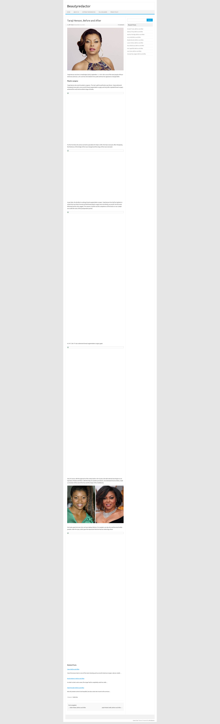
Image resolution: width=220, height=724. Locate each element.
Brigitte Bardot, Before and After (135, 40)
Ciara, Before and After (73, 669)
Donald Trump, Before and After (135, 29)
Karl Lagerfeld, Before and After (135, 48)
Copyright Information (88, 12)
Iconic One (135, 720)
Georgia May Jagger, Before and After (136, 54)
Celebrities (75, 697)
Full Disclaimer (103, 12)
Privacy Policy (114, 12)
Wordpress (152, 720)
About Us (76, 12)
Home (68, 12)
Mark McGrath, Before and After (75, 687)
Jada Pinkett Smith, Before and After (112, 707)
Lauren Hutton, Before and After (135, 42)
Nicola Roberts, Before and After (75, 678)
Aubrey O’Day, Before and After (135, 31)
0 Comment (121, 24)
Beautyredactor (78, 6)
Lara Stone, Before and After (134, 51)
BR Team (71, 24)
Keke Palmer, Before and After (77, 707)
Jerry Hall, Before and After (134, 37)
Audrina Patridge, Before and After (136, 34)
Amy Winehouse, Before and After (135, 45)
